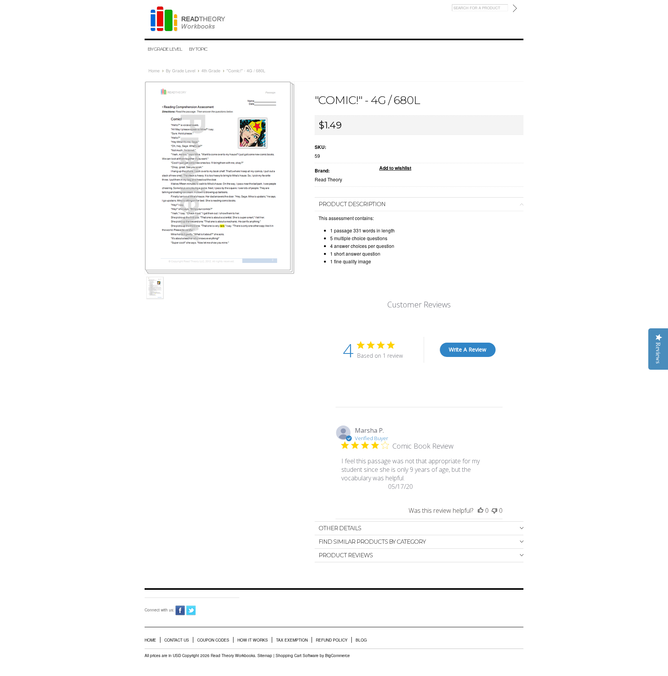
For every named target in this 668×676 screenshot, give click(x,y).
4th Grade (210, 70)
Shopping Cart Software (297, 655)
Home (154, 70)
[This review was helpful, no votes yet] (480, 510)
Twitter (191, 610)
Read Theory (328, 179)
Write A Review (467, 349)
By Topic (198, 49)
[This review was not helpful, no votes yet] (494, 510)
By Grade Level (165, 49)
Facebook (180, 610)
